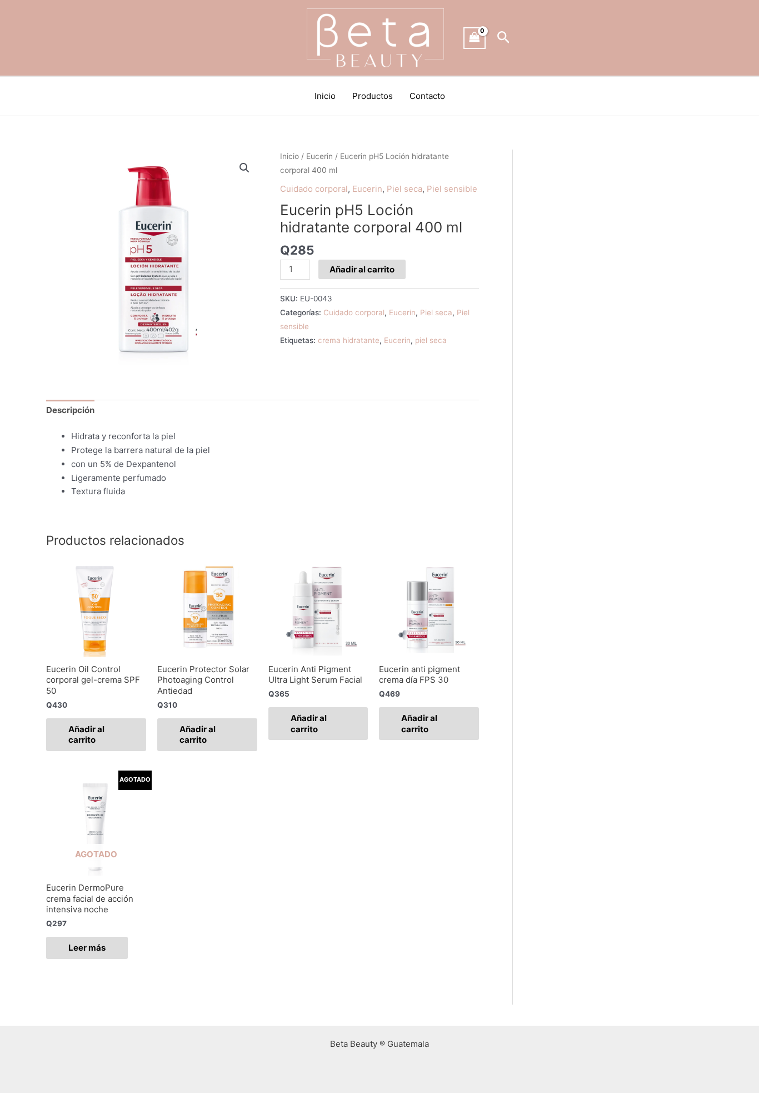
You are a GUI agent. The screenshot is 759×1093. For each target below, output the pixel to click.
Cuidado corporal (314, 188)
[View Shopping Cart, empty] (474, 38)
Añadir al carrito (362, 269)
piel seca (431, 340)
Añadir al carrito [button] (86, 735)
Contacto (427, 96)
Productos (372, 96)
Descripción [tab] (70, 410)
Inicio (325, 96)
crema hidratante (348, 340)
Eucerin (319, 156)
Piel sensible (452, 188)
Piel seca (404, 188)
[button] (504, 37)
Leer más (87, 947)
